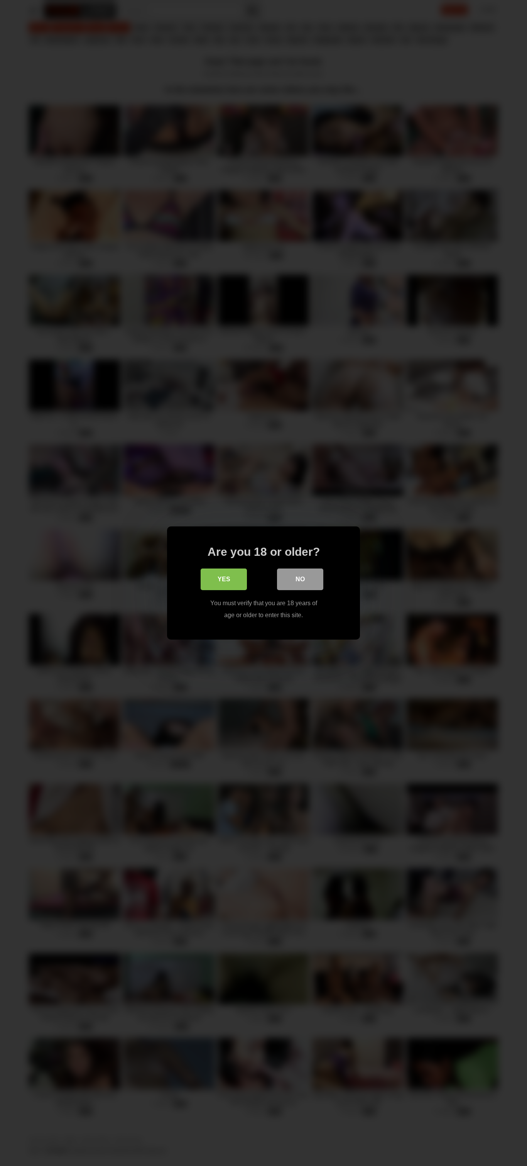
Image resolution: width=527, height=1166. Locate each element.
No (300, 579)
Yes (224, 579)
